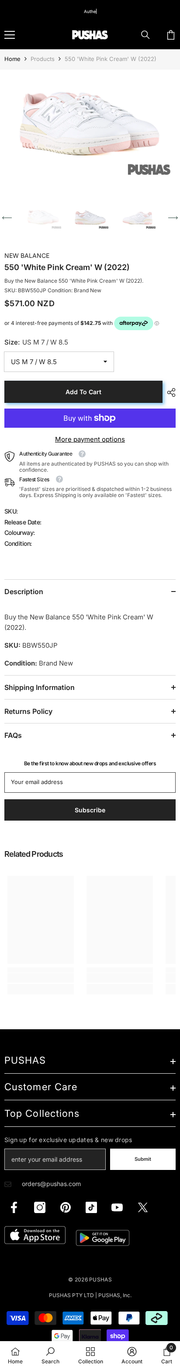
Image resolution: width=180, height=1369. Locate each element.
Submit (143, 1159)
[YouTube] (117, 1207)
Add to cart (83, 391)
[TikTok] (91, 1207)
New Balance (26, 255)
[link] (40, 978)
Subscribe (90, 810)
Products (43, 58)
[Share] (169, 392)
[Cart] (171, 35)
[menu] (9, 35)
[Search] (145, 35)
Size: (36, 342)
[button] (7, 217)
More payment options (90, 439)
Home (12, 58)
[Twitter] (142, 1207)
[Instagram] (39, 1207)
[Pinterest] (65, 1207)
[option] (90, 127)
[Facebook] (14, 1207)
